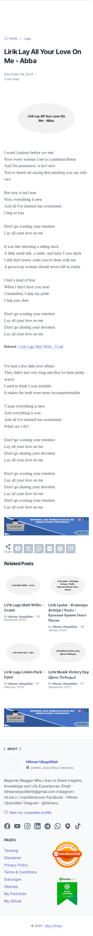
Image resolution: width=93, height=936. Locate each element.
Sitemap (11, 886)
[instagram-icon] (27, 826)
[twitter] (28, 548)
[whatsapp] (39, 548)
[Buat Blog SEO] (46, 533)
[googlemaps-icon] (68, 826)
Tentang (11, 850)
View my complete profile (29, 812)
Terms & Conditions (20, 872)
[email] (70, 548)
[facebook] (17, 548)
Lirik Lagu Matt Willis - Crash (40, 346)
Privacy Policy (16, 865)
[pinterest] (60, 548)
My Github (12, 901)
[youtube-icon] (17, 826)
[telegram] (49, 548)
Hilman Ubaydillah (42, 762)
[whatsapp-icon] (58, 826)
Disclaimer (12, 858)
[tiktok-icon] (78, 826)
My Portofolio (15, 893)
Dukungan (12, 879)
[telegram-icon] (47, 826)
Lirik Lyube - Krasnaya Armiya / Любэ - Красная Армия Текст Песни (68, 612)
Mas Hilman (53, 926)
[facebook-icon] (7, 826)
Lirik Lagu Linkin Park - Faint (24, 674)
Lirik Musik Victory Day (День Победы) (68, 674)
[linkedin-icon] (37, 826)
